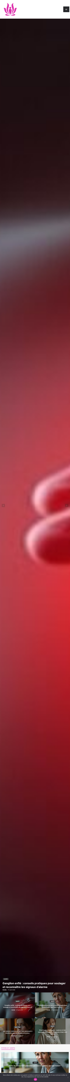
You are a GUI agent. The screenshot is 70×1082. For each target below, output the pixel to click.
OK (35, 1079)
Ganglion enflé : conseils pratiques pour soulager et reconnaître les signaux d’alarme (34, 985)
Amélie (5, 990)
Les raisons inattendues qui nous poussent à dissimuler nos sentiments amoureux (17, 1032)
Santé (6, 979)
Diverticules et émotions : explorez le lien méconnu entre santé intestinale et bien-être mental (52, 1032)
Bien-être (17, 1027)
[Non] (68, 1077)
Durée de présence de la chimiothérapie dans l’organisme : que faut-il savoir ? (52, 1006)
